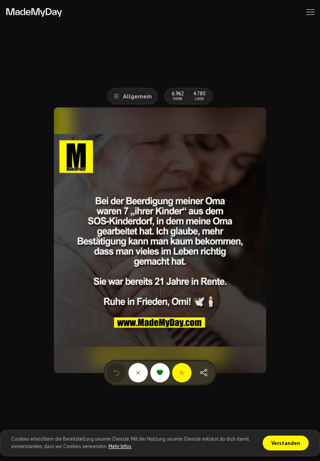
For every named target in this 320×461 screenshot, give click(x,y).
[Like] (160, 372)
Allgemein (137, 96)
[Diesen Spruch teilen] (203, 372)
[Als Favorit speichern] (182, 372)
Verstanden (285, 443)
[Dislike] (138, 372)
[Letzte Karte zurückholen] (116, 372)
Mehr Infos (120, 446)
